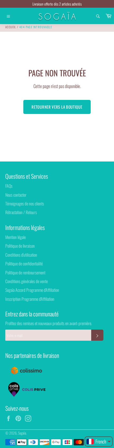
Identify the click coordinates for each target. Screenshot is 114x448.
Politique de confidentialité (24, 263)
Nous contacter (16, 195)
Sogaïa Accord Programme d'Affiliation (32, 290)
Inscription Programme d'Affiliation (29, 299)
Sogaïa (22, 433)
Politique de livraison (20, 246)
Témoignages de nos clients (24, 203)
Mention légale (15, 237)
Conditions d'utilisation (21, 255)
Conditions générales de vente (26, 281)
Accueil (10, 27)
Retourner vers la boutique (57, 107)
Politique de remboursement (25, 272)
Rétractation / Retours (21, 212)
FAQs (8, 186)
